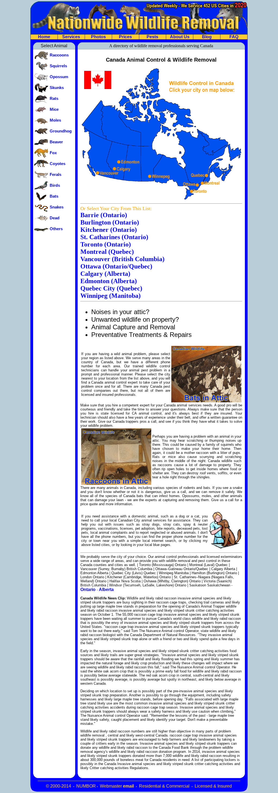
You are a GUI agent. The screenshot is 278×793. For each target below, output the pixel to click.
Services (71, 36)
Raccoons (59, 55)
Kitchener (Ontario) (108, 229)
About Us (179, 36)
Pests (152, 36)
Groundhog (61, 131)
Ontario (88, 589)
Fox (53, 153)
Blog (207, 36)
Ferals (55, 174)
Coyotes (57, 164)
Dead (54, 218)
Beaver (56, 142)
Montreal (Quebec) (107, 251)
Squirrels (58, 66)
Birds (55, 185)
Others (56, 229)
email (128, 786)
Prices (125, 36)
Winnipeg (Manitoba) (110, 295)
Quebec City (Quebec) (111, 288)
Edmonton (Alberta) (108, 281)
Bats (54, 196)
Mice (54, 109)
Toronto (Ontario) (105, 244)
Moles (55, 120)
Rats (54, 98)
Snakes (57, 207)
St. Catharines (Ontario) (114, 237)
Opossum (59, 77)
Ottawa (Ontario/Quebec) (116, 266)
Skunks (57, 88)
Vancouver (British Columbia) (122, 259)
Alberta (106, 589)
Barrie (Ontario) (103, 215)
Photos (98, 36)
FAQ (233, 36)
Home (44, 36)
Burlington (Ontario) (109, 222)
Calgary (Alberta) (105, 273)
